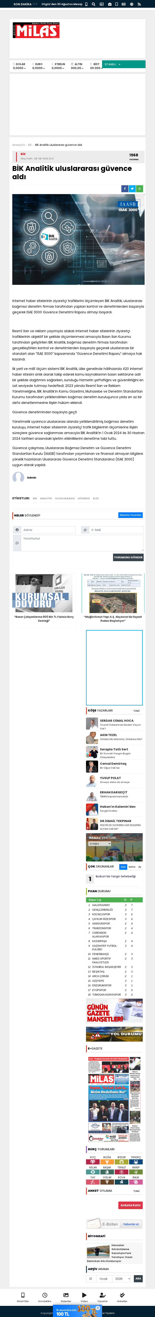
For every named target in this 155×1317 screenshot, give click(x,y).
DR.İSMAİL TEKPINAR (115, 821)
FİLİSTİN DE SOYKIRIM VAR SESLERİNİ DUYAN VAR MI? (120, 827)
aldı (96, 498)
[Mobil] (86, 4)
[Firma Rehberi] (109, 4)
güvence (84, 498)
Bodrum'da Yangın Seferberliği (112, 878)
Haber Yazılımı (106, 1313)
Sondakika (44, 1301)
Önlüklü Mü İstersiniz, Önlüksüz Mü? (121, 739)
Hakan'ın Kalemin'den (118, 806)
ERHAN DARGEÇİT (113, 792)
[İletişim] (101, 4)
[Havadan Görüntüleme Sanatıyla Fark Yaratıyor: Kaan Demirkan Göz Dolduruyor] (98, 1250)
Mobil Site (23, 1301)
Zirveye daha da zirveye (115, 782)
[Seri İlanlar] (116, 4)
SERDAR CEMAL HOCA (117, 720)
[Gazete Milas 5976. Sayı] (114, 1099)
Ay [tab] (139, 866)
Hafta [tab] (132, 866)
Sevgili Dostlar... (109, 811)
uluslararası (65, 498)
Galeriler (66, 1301)
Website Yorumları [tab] (130, 515)
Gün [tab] (123, 866)
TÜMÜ (136, 710)
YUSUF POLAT (110, 778)
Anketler (122, 1301)
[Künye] (131, 4)
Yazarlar (103, 1301)
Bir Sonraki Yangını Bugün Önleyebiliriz (115, 755)
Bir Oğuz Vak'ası (110, 768)
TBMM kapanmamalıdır (114, 796)
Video (84, 1301)
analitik (46, 498)
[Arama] (93, 4)
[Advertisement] (74, 47)
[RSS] (139, 4)
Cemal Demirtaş (113, 763)
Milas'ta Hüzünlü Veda (57, 4)
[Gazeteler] (123, 4)
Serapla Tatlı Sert (114, 749)
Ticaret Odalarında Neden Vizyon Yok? (120, 726)
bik (35, 498)
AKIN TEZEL (108, 735)
